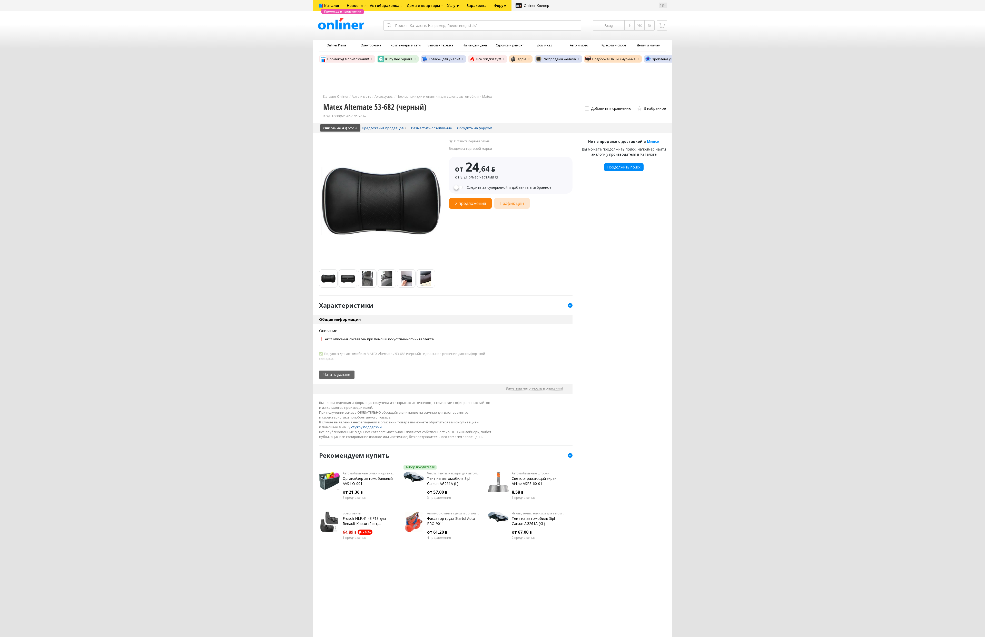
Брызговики (352, 513)
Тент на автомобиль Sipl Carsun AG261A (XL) (533, 521)
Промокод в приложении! (348, 59)
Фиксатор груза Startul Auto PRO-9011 (451, 521)
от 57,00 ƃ (437, 492)
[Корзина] (662, 25)
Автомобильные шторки (530, 473)
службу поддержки (366, 427)
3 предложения (355, 498)
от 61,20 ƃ (437, 532)
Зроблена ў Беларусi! (669, 59)
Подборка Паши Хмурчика (614, 59)
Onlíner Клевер (536, 5)
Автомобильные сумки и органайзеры (369, 473)
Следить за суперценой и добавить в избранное (509, 187)
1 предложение (524, 498)
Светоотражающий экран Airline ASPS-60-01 (534, 481)
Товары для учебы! (444, 59)
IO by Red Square (398, 59)
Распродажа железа (559, 59)
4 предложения (439, 538)
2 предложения (524, 538)
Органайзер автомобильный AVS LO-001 (368, 481)
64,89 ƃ (350, 532)
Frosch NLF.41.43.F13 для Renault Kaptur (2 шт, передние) (364, 521)
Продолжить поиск (624, 167)
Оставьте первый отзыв (471, 141)
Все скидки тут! (488, 59)
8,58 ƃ (517, 492)
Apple (521, 59)
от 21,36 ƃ (353, 492)
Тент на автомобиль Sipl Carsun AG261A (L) (448, 481)
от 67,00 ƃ (522, 532)
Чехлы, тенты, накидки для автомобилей (453, 473)
